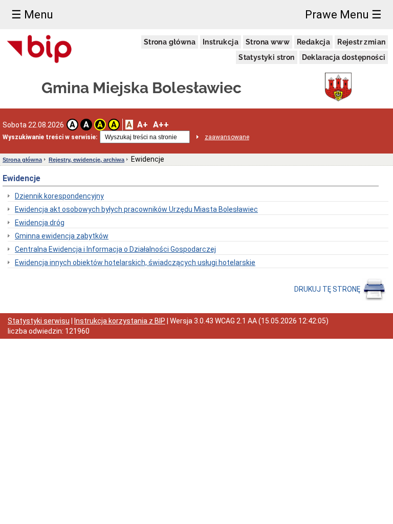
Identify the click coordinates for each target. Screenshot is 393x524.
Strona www (268, 42)
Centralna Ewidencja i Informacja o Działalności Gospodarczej (115, 249)
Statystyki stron (266, 57)
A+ (142, 124)
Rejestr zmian (361, 42)
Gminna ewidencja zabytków (61, 236)
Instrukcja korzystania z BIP (119, 321)
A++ (161, 124)
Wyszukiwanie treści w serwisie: (50, 137)
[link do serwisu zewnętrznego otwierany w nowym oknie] (39, 49)
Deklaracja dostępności (344, 57)
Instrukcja (220, 42)
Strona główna (169, 42)
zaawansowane (227, 137)
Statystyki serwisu (39, 321)
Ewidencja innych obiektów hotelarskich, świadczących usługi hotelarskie (135, 262)
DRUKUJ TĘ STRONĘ (328, 289)
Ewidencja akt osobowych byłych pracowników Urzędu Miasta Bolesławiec (136, 209)
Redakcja (313, 42)
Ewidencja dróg (39, 223)
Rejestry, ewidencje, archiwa (86, 160)
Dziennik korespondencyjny (59, 196)
